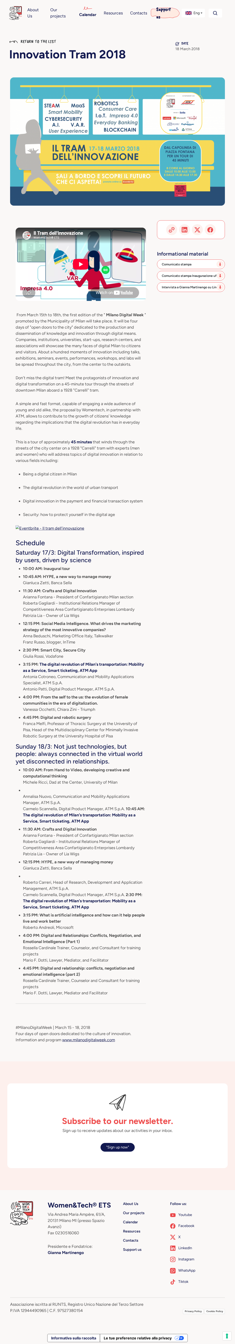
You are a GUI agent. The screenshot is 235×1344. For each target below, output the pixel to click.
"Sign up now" (117, 1147)
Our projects (58, 13)
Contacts (138, 13)
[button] (193, 13)
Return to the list (38, 41)
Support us (163, 13)
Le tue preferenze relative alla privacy (138, 1338)
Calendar (87, 14)
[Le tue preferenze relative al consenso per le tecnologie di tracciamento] (227, 1336)
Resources (113, 13)
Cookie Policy (214, 1311)
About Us (33, 13)
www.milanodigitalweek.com (88, 1039)
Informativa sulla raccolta (73, 1338)
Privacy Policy (193, 1311)
